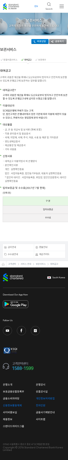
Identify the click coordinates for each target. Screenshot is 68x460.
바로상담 (41, 41)
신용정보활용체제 (12, 405)
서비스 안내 (26, 264)
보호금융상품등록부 (13, 391)
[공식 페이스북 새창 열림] (21, 330)
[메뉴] (61, 6)
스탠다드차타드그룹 (13, 426)
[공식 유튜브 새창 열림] (7, 330)
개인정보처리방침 (45, 398)
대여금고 (27, 60)
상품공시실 (42, 391)
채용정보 (7, 419)
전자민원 (40, 405)
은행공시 (40, 384)
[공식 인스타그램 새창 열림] (35, 330)
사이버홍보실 (10, 412)
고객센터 (12, 264)
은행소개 (7, 384)
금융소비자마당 (11, 398)
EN (36, 6)
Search (48, 5)
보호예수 (42, 60)
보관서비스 (41, 264)
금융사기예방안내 (45, 412)
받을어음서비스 (10, 60)
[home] (3, 264)
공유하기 (59, 41)
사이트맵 (40, 419)
